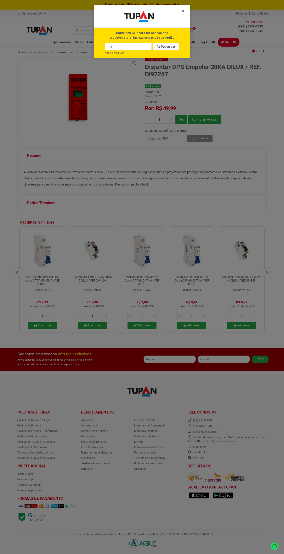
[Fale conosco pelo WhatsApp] (274, 546)
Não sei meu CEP (114, 52)
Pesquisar (167, 47)
